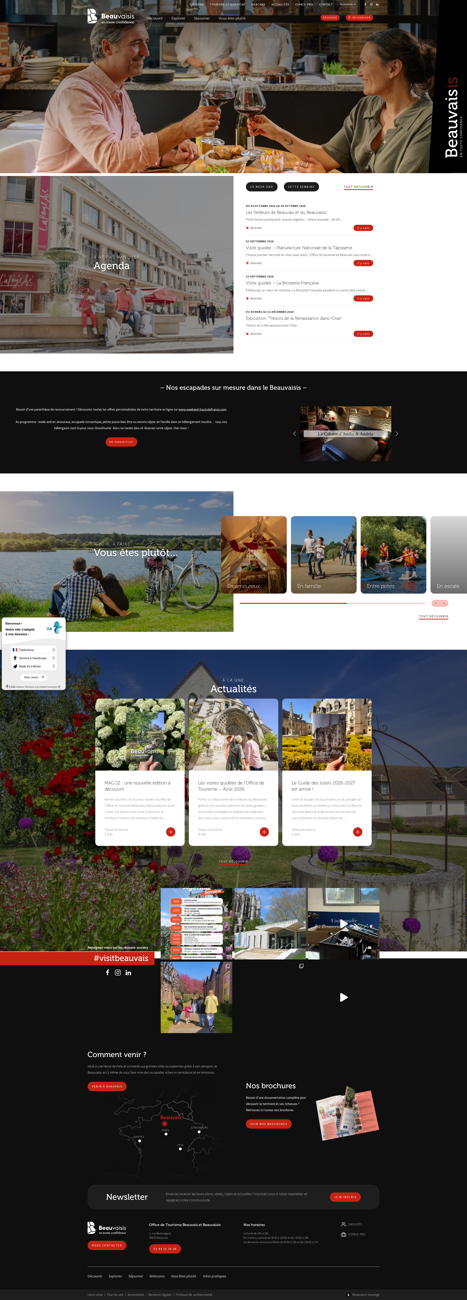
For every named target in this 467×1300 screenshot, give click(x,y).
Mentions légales (159, 1295)
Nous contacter (107, 1245)
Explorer (115, 1276)
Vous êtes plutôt (183, 1276)
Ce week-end (261, 187)
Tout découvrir (358, 187)
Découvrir (154, 18)
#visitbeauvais (121, 958)
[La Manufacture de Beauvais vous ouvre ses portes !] (196, 997)
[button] (294, 434)
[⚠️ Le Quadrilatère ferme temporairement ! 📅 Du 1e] (270, 923)
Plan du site (115, 1295)
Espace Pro (304, 4)
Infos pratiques (214, 1276)
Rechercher (362, 17)
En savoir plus (121, 442)
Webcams (258, 4)
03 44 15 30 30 (165, 1249)
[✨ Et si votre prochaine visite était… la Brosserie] (343, 923)
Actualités (280, 4)
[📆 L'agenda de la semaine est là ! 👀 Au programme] (196, 923)
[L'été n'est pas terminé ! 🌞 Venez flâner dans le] (270, 997)
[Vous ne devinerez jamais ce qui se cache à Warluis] (343, 997)
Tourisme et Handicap (227, 4)
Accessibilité (136, 1295)
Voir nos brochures (268, 1124)
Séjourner (135, 1276)
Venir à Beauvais (107, 1086)
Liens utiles (95, 1295)
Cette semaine (301, 187)
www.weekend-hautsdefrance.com (202, 409)
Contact (326, 4)
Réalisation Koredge (365, 1295)
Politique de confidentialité (194, 1295)
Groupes (197, 4)
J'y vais (363, 228)
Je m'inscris (345, 1197)
